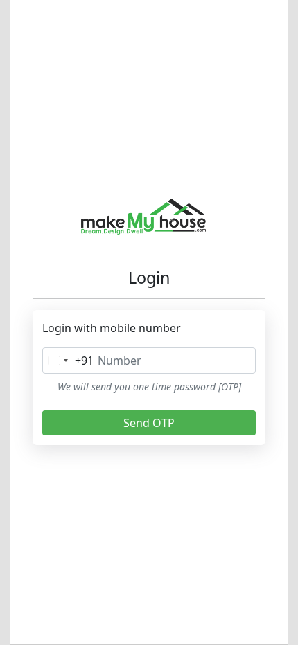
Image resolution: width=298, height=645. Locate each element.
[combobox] (68, 360)
